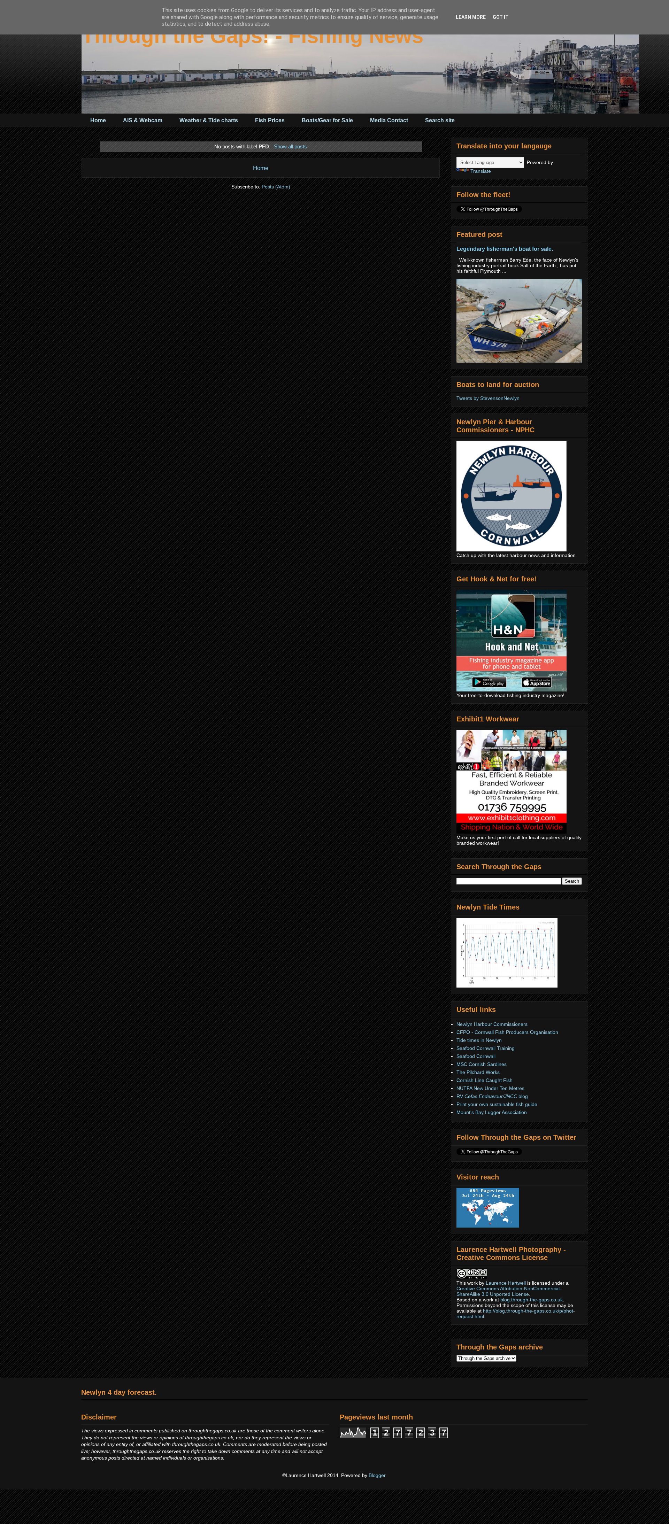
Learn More (471, 17)
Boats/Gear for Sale (327, 120)
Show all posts (290, 146)
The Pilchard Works (478, 1072)
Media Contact (389, 120)
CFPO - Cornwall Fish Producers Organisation (507, 1032)
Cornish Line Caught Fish (484, 1080)
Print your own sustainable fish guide (496, 1104)
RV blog (492, 1096)
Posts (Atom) (276, 186)
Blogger (377, 1475)
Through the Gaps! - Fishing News (252, 35)
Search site (440, 120)
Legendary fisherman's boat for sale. (504, 249)
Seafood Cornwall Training (485, 1048)
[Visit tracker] (487, 1226)
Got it (501, 17)
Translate (480, 171)
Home (98, 120)
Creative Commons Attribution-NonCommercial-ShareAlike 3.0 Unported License (508, 1291)
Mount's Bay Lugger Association (491, 1112)
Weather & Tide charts (208, 120)
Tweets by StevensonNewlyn (488, 398)
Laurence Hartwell (506, 1283)
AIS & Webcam (142, 120)
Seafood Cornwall (475, 1056)
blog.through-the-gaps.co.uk (531, 1299)
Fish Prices (270, 120)
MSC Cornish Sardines (481, 1064)
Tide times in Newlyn (479, 1040)
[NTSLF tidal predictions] (507, 986)
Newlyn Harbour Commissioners (492, 1024)
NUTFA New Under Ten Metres (490, 1088)
